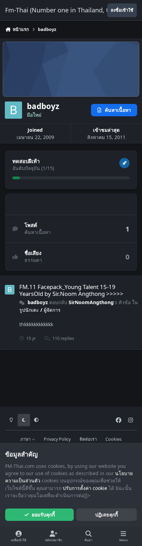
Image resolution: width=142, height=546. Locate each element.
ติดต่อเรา (88, 439)
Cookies (113, 439)
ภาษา (26, 439)
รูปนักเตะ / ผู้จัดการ (40, 310)
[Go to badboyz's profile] (9, 290)
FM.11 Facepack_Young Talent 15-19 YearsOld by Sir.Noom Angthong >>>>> (71, 290)
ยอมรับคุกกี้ (43, 514)
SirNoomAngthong (91, 302)
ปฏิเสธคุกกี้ (106, 514)
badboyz (38, 302)
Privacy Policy (57, 439)
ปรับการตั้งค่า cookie (85, 488)
